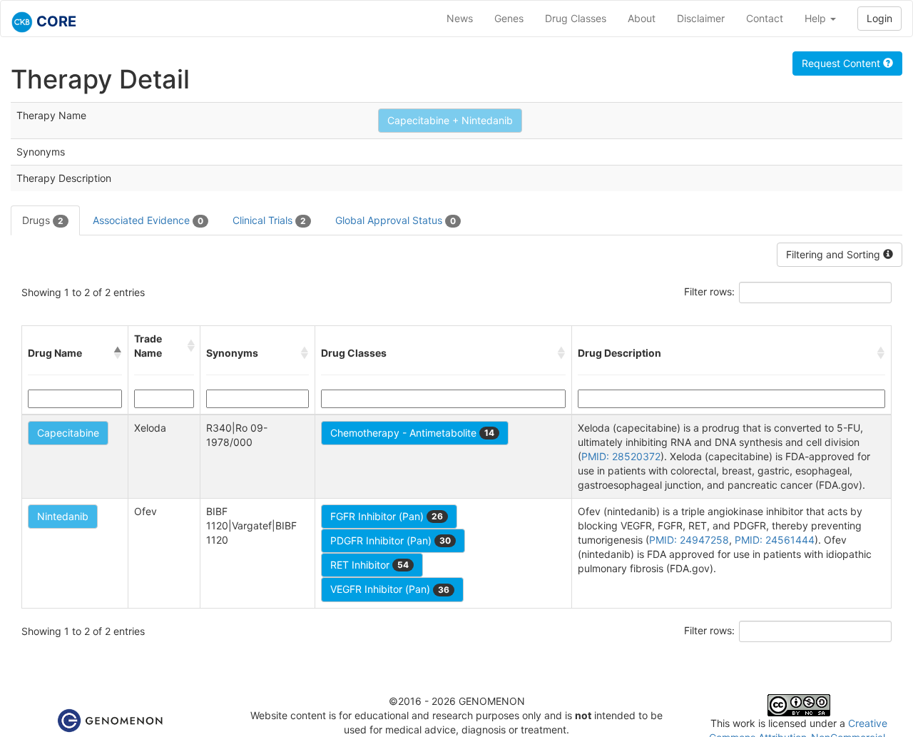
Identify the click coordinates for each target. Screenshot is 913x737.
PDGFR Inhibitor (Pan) (390, 540)
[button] (117, 353)
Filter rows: (709, 291)
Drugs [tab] (42, 220)
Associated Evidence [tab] (148, 220)
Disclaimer (701, 18)
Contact (764, 18)
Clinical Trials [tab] (269, 220)
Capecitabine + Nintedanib (450, 120)
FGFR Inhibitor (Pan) (386, 516)
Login (879, 18)
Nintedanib (62, 516)
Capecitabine (68, 433)
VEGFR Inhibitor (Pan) (389, 589)
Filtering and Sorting (834, 254)
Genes (509, 18)
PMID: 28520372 (620, 456)
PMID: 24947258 (689, 540)
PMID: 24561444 (775, 540)
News (460, 18)
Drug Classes (575, 18)
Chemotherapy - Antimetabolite (412, 433)
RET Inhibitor (369, 565)
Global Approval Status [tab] (395, 220)
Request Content (842, 63)
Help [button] (817, 18)
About (642, 18)
